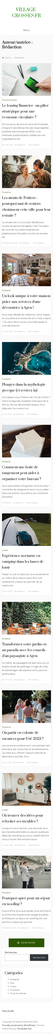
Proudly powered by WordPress (19, 1025)
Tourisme (6, 192)
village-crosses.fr (26, 13)
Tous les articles (9, 100)
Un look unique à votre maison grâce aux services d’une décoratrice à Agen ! (26, 302)
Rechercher (11, 952)
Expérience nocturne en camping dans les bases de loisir (23, 562)
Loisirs (5, 550)
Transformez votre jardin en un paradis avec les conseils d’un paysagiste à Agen (24, 650)
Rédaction (21, 145)
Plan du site (8, 1010)
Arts (12, 983)
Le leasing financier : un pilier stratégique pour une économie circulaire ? (25, 111)
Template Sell (24, 1028)
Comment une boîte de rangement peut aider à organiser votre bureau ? (21, 473)
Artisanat (6, 290)
